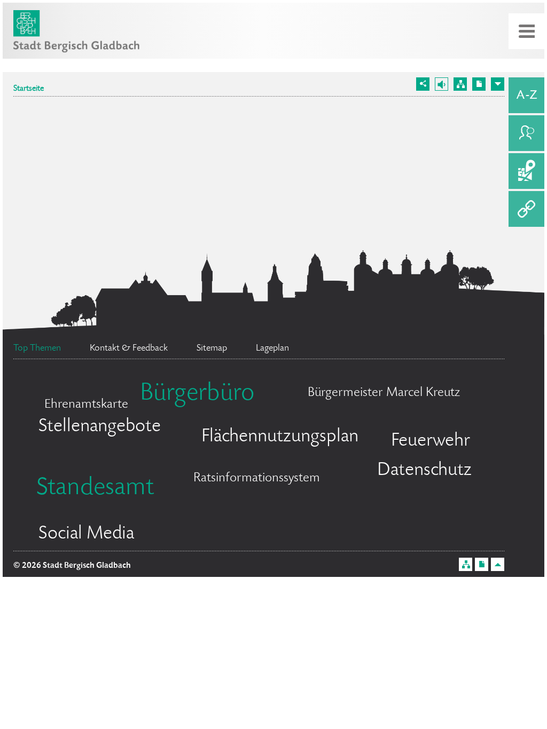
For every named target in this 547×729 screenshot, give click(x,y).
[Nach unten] (497, 84)
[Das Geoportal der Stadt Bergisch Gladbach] (526, 171)
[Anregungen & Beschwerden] (526, 133)
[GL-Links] (526, 209)
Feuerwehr (430, 441)
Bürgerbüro (197, 394)
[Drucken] (479, 84)
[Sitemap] (460, 84)
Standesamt (95, 489)
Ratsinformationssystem (256, 478)
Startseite (28, 89)
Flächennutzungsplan (279, 437)
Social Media (86, 534)
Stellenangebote (99, 427)
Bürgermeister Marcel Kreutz (384, 393)
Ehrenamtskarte (86, 404)
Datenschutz (424, 470)
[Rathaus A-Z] (526, 95)
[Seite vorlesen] (441, 84)
